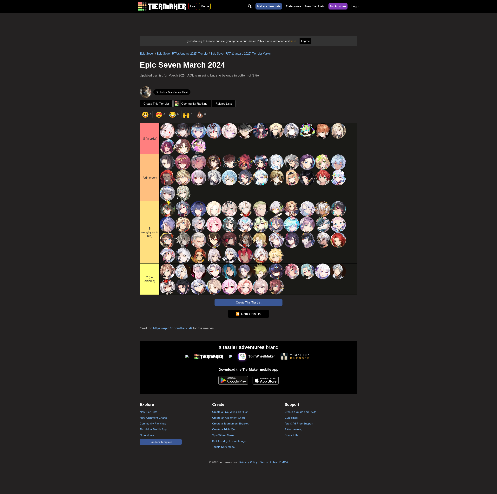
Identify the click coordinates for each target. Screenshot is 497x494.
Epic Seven (147, 53)
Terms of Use (268, 462)
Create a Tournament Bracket (230, 423)
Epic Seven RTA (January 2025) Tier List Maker (240, 53)
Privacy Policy (248, 462)
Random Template (160, 442)
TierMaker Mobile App (153, 429)
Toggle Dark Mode (223, 446)
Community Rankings (153, 423)
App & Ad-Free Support (299, 423)
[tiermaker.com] (162, 6)
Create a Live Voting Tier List (230, 411)
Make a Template (269, 6)
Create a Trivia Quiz (224, 429)
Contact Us (291, 435)
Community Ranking (194, 103)
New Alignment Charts (153, 417)
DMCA (283, 462)
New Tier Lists (315, 6)
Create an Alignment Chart (228, 417)
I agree (305, 41)
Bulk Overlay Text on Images (229, 441)
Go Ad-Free (338, 6)
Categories (293, 6)
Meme (205, 6)
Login (355, 6)
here (293, 41)
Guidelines (291, 417)
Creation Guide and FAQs (300, 411)
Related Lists (223, 103)
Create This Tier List (156, 103)
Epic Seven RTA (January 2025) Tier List (182, 53)
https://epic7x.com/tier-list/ (172, 328)
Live (192, 6)
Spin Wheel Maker (223, 435)
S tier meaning (293, 429)
